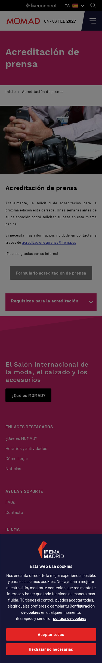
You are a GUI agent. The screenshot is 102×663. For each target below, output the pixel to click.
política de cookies (69, 618)
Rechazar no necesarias (51, 649)
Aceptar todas (51, 634)
